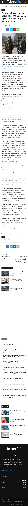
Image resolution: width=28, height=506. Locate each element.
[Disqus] (14, 316)
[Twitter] (11, 29)
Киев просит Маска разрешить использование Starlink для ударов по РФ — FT (17, 288)
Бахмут (7, 237)
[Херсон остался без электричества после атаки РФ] (5, 412)
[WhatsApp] (18, 29)
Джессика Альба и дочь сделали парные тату (14, 367)
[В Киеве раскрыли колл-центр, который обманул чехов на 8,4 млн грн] (5, 435)
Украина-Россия (5, 239)
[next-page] (5, 294)
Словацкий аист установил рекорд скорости (13, 384)
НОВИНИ (4, 339)
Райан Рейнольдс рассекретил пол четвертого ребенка (6, 256)
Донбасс (16, 237)
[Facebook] (7, 29)
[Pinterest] (14, 29)
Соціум (3, 283)
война (11, 237)
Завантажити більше (13, 401)
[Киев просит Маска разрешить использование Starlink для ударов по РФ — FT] (5, 288)
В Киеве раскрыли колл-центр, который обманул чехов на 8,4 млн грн (17, 434)
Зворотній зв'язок (6, 470)
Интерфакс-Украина (12, 233)
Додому (3, 6)
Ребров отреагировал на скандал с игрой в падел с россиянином (16, 281)
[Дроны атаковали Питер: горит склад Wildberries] (5, 427)
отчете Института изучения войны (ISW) (13, 66)
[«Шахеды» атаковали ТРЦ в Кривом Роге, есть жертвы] (5, 273)
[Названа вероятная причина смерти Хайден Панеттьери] (5, 419)
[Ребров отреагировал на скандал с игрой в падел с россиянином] (5, 281)
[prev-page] (2, 294)
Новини (7, 6)
